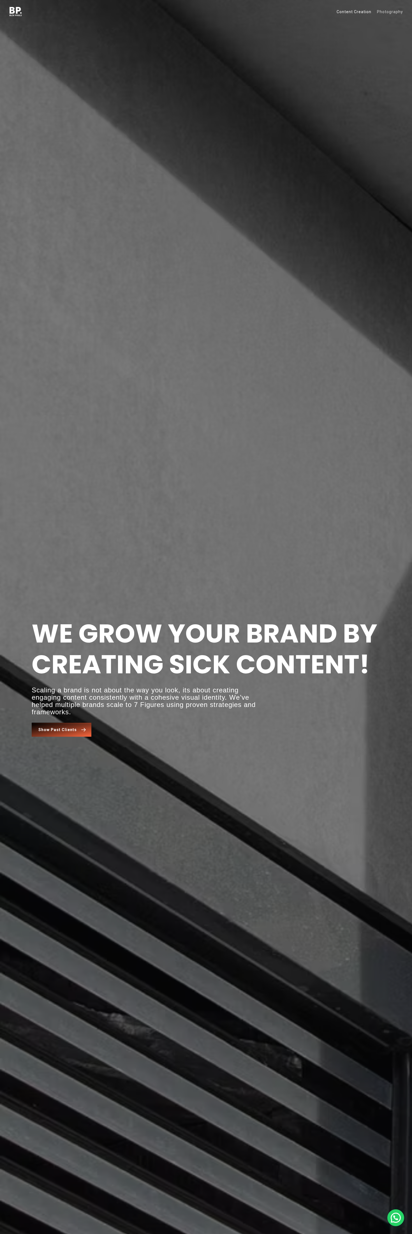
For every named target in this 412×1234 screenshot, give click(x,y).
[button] (395, 1217)
